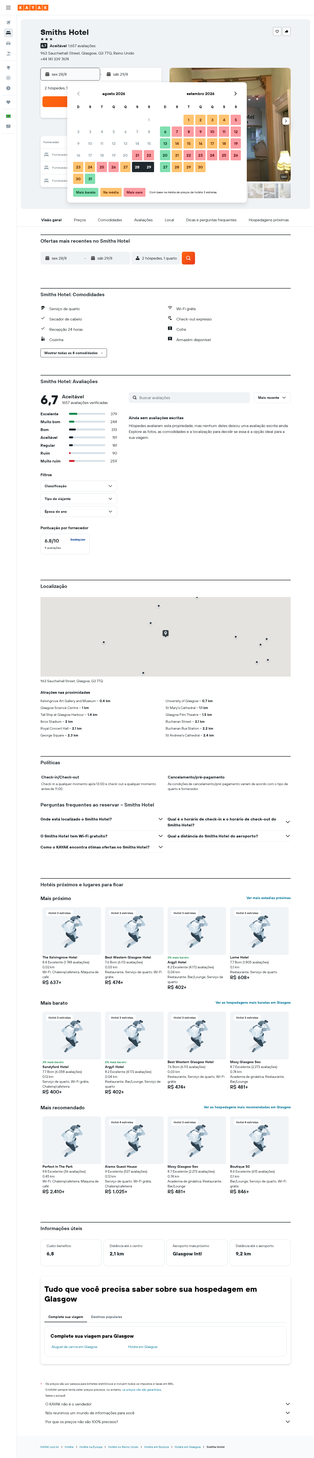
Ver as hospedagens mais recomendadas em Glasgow (247, 1107)
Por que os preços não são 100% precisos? (81, 1421)
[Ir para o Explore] (8, 67)
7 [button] (137, 131)
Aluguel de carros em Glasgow (74, 1347)
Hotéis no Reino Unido (123, 1447)
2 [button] (78, 131)
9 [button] (78, 143)
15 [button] (149, 143)
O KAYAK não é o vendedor (68, 1404)
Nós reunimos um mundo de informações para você (89, 1412)
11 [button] (101, 143)
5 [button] (114, 131)
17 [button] (90, 155)
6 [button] (125, 131)
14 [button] (137, 143)
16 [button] (78, 155)
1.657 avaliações (81, 45)
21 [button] (137, 155)
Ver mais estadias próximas (269, 898)
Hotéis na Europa (90, 1447)
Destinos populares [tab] (106, 1317)
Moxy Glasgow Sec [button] (245, 1062)
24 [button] (90, 167)
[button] (8, 7)
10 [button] (90, 143)
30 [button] (78, 178)
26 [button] (113, 167)
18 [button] (102, 155)
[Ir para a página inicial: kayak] (33, 8)
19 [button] (114, 155)
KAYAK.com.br (49, 1447)
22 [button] (149, 155)
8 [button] (149, 131)
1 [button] (149, 119)
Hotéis (69, 1447)
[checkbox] (65, 544)
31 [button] (90, 178)
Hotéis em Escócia (156, 1447)
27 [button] (125, 167)
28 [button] (137, 167)
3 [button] (90, 131)
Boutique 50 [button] (240, 1166)
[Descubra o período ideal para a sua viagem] (8, 88)
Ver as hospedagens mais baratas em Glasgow (253, 1002)
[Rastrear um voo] (8, 78)
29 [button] (149, 167)
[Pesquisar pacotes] (8, 53)
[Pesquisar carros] (8, 43)
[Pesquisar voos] (8, 23)
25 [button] (102, 167)
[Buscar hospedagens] (8, 33)
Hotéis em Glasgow (142, 1347)
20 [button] (125, 155)
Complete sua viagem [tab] (65, 1317)
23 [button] (78, 167)
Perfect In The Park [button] (57, 1166)
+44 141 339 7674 (54, 58)
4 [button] (102, 131)
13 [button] (125, 143)
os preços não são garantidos (141, 1389)
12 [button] (114, 143)
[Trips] (8, 102)
